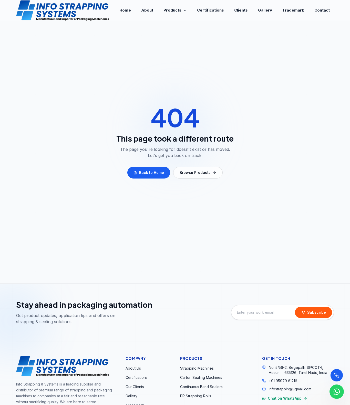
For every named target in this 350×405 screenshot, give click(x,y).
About (147, 10)
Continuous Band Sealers (201, 386)
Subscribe (316, 312)
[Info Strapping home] (62, 10)
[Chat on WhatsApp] (337, 391)
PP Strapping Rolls (195, 396)
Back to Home (151, 172)
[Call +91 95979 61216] (337, 375)
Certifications (210, 10)
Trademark (293, 10)
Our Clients (135, 386)
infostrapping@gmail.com (290, 389)
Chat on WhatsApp (285, 398)
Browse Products (195, 172)
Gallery (265, 10)
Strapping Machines (197, 368)
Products (172, 10)
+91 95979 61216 (283, 381)
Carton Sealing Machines (201, 377)
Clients (241, 10)
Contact (322, 10)
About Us (133, 368)
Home (125, 10)
